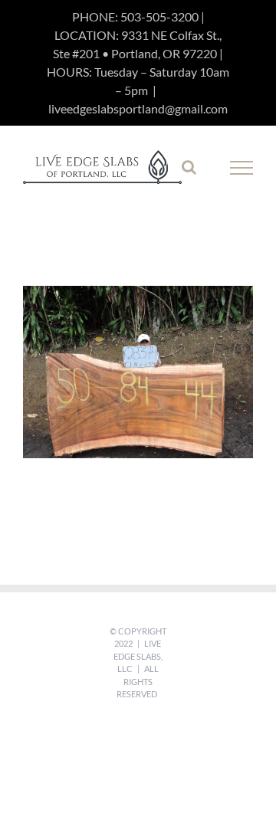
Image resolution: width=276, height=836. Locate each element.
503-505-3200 (159, 16)
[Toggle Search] (189, 167)
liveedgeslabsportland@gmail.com (138, 108)
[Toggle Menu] (242, 168)
